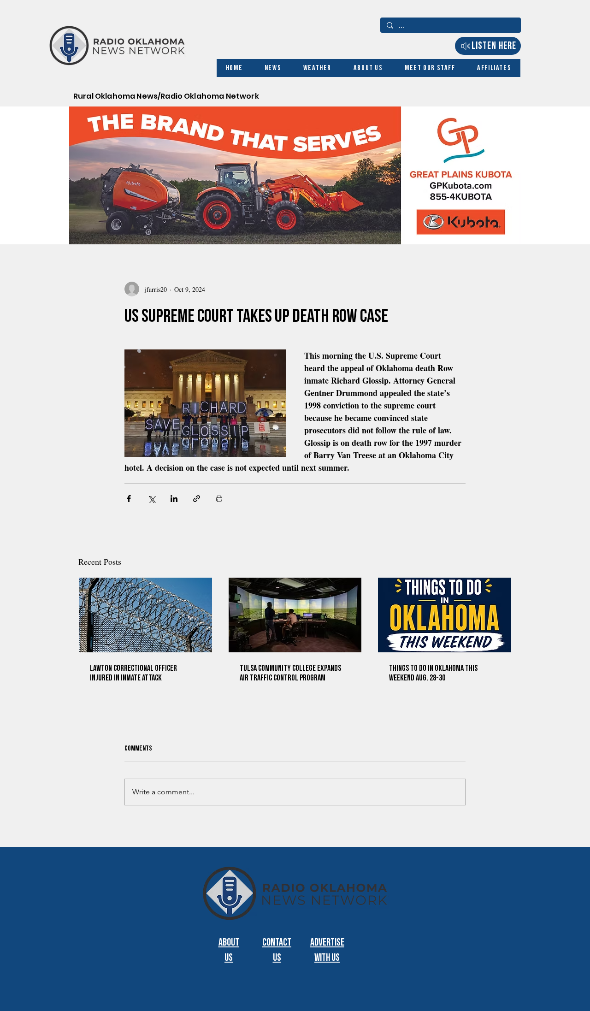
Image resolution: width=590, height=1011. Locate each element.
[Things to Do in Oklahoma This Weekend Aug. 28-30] (444, 615)
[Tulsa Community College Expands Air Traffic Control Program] (295, 615)
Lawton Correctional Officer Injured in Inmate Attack (133, 673)
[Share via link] (196, 498)
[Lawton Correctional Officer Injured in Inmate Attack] (145, 615)
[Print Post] (219, 498)
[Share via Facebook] (128, 498)
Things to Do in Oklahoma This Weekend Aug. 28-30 (433, 673)
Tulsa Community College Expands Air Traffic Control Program (290, 673)
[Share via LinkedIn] (174, 498)
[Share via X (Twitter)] (151, 498)
